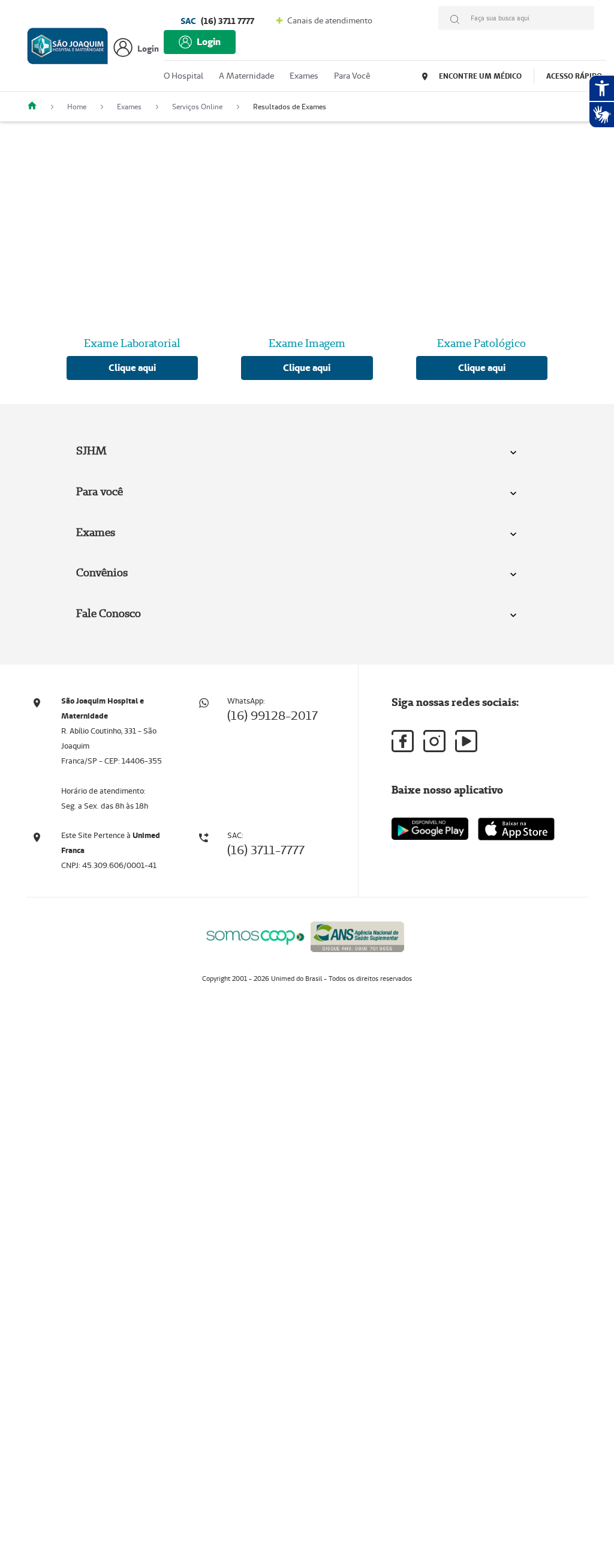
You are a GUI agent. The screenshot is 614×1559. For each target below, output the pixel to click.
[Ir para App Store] (516, 829)
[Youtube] (466, 741)
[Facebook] (403, 741)
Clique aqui (132, 367)
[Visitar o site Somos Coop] (255, 935)
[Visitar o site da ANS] (357, 934)
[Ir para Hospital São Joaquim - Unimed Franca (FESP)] (67, 48)
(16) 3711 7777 (217, 21)
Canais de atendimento (328, 20)
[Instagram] (434, 741)
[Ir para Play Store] (430, 829)
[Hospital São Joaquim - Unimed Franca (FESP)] (37, 106)
